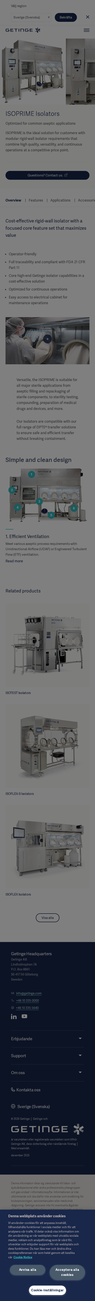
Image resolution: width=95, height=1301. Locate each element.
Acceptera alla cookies (67, 1272)
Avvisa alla (27, 1270)
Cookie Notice (22, 1257)
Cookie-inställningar (47, 1290)
